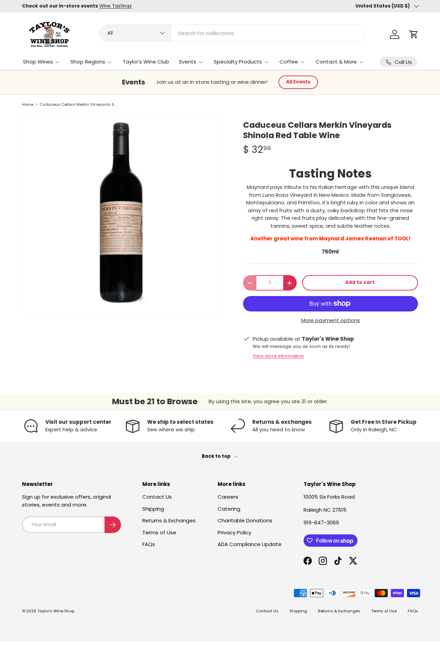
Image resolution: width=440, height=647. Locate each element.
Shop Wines (38, 61)
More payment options (330, 320)
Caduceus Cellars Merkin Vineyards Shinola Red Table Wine (78, 104)
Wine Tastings (115, 6)
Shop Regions (87, 61)
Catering (229, 508)
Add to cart (360, 282)
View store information (278, 356)
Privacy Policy (234, 532)
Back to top (217, 456)
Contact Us (157, 496)
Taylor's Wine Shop (55, 611)
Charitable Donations (245, 520)
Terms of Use (159, 532)
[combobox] (232, 33)
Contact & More (336, 61)
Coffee (288, 61)
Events (187, 61)
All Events (298, 82)
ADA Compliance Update (250, 544)
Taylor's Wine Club (146, 61)
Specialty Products (238, 61)
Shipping (153, 508)
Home (27, 104)
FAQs (148, 544)
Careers (228, 496)
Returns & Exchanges (169, 520)
